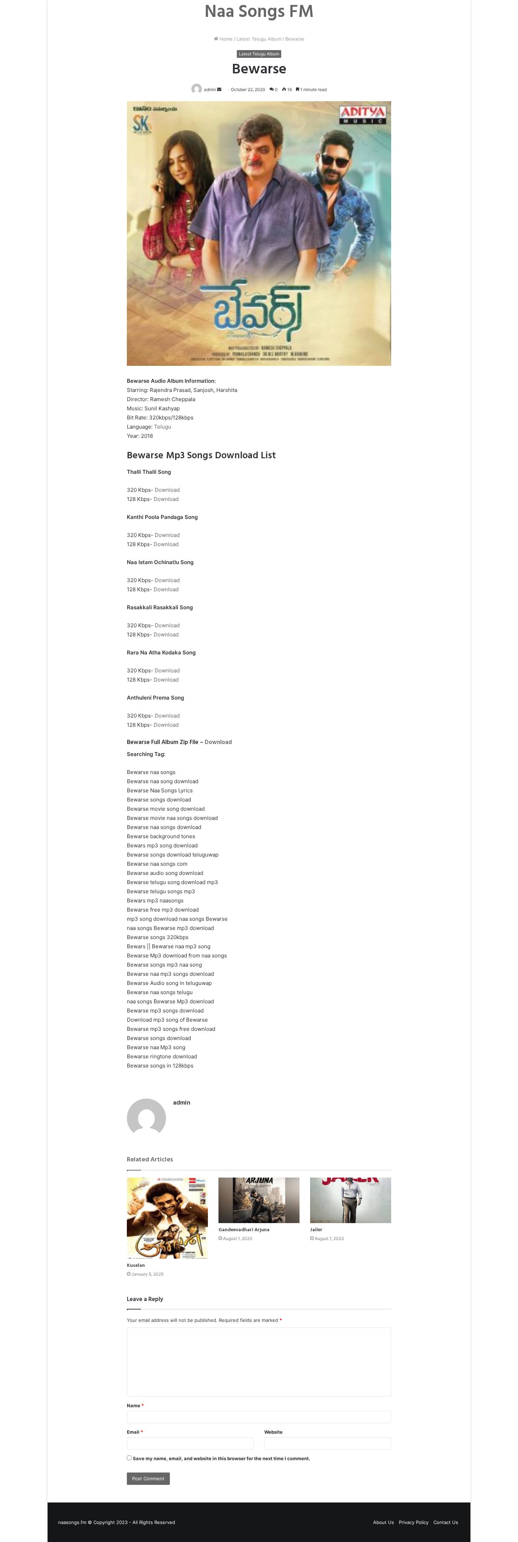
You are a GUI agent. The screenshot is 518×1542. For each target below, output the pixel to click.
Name (135, 1405)
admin (181, 1103)
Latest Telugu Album (259, 39)
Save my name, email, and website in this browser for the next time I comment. (221, 1458)
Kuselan (136, 1266)
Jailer (316, 1230)
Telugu (162, 426)
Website (273, 1432)
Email (135, 1432)
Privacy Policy (413, 1522)
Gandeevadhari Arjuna (244, 1230)
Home (225, 39)
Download (167, 489)
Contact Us (445, 1522)
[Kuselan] (167, 1218)
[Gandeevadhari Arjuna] (259, 1200)
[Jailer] (350, 1200)
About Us (383, 1522)
